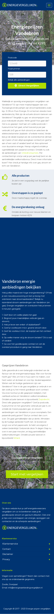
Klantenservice (10, 544)
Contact (6, 549)
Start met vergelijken (27, 474)
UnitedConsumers (30, 153)
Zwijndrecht (44, 399)
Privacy (6, 559)
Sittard (17, 438)
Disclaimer (7, 554)
